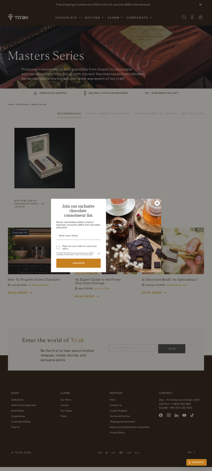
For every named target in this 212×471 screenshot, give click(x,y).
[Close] (157, 203)
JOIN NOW (78, 263)
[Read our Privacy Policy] (99, 254)
